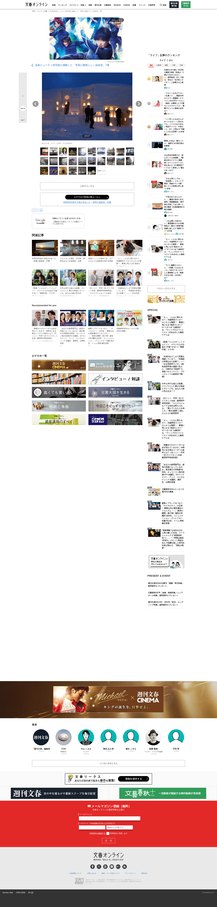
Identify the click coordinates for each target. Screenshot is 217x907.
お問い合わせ (91, 873)
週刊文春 (98, 5)
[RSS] (124, 866)
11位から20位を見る (166, 288)
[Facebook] (92, 866)
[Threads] (105, 866)
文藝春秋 (107, 5)
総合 (171, 60)
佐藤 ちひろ (170, 114)
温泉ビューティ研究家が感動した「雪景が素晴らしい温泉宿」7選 (72, 65)
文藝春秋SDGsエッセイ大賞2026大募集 (127, 330)
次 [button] (139, 104)
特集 (82, 5)
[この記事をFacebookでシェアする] (23, 85)
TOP (33, 11)
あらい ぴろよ (171, 234)
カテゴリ (72, 5)
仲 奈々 (169, 88)
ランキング (62, 5)
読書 (134, 5)
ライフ (39, 11)
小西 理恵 (181, 234)
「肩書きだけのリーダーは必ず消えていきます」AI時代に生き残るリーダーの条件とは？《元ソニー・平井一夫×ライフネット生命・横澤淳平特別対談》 (45, 334)
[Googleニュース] (112, 866)
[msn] (118, 866)
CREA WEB (20, 893)
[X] (99, 866)
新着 (54, 5)
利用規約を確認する (97, 833)
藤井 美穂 (169, 212)
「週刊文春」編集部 (172, 215)
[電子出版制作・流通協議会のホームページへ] (79, 882)
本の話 (30, 893)
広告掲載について (76, 873)
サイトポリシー (130, 873)
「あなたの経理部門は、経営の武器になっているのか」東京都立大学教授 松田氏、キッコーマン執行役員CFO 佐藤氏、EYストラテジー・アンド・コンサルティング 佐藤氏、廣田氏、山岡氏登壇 (73, 337)
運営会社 (144, 873)
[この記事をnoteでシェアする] (22, 109)
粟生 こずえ (170, 191)
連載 (90, 5)
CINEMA (126, 5)
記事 (45, 11)
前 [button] (36, 104)
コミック (142, 5)
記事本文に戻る (87, 186)
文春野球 (151, 5)
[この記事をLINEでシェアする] (23, 101)
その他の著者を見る (108, 763)
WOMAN (117, 5)
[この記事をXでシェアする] (23, 77)
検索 (164, 5)
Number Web (8, 893)
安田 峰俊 (169, 149)
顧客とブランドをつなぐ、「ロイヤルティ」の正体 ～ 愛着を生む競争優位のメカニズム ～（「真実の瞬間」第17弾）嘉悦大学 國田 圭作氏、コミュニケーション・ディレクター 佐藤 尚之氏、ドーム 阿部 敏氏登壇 (101, 337)
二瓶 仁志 (169, 260)
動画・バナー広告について (111, 873)
